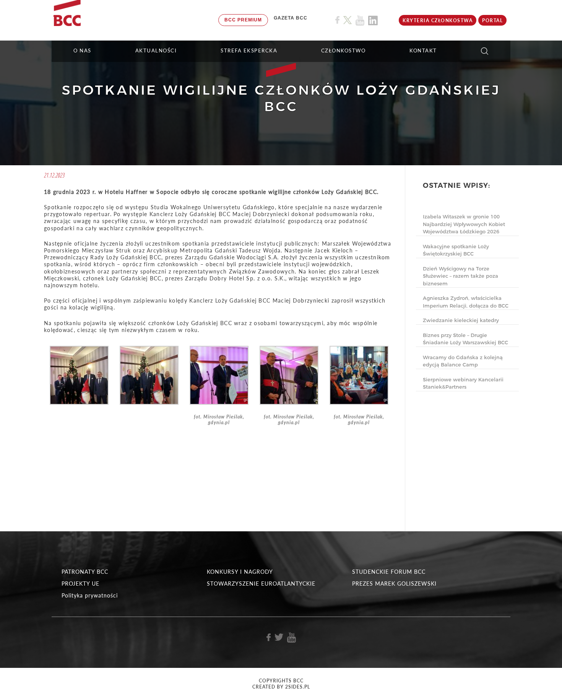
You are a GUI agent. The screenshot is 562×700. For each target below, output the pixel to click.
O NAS (82, 50)
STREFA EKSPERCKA (249, 50)
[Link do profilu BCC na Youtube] (360, 20)
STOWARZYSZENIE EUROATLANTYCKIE (261, 583)
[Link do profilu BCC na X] (347, 20)
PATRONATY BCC (85, 571)
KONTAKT (423, 50)
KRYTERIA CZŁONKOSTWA (438, 20)
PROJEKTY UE (80, 583)
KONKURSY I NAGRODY (240, 571)
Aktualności (156, 50)
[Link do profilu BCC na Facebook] (337, 20)
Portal (492, 20)
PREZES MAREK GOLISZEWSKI (394, 583)
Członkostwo (343, 50)
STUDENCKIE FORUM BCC (389, 571)
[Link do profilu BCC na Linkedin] (373, 20)
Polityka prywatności (90, 595)
